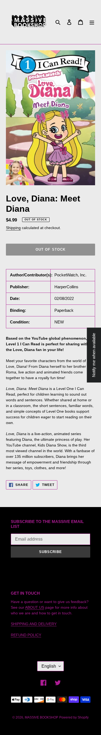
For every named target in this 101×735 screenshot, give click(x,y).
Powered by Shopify (74, 717)
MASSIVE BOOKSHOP (41, 717)
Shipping (13, 228)
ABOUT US (34, 607)
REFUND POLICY (26, 635)
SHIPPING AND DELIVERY (34, 624)
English (48, 666)
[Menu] (91, 22)
